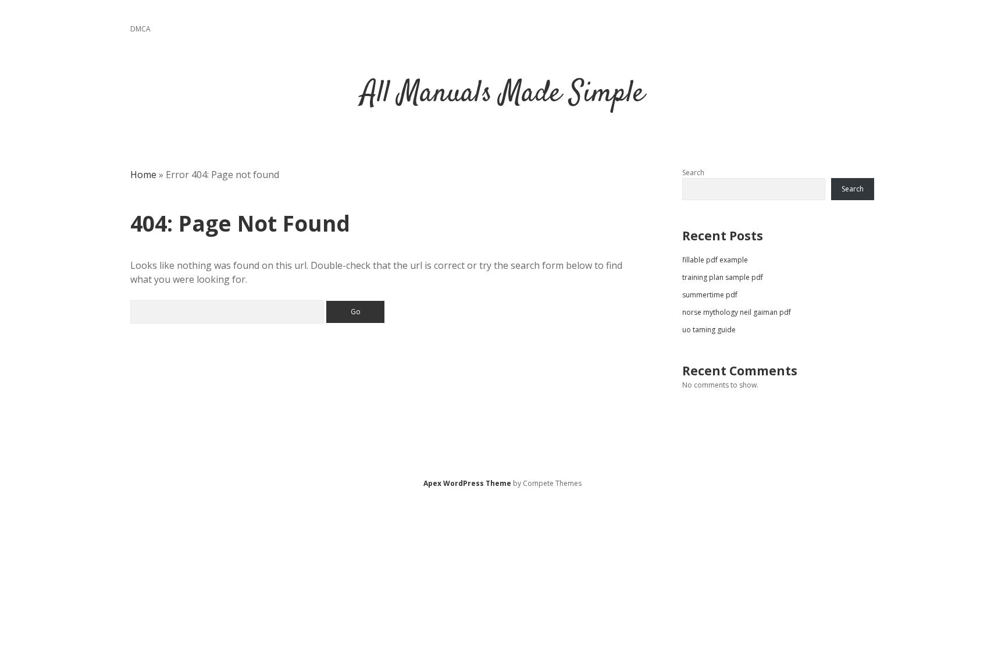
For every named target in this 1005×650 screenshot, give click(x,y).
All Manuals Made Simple (502, 94)
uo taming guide (709, 330)
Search (693, 172)
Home (143, 174)
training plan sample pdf (722, 277)
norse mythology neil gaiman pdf (736, 312)
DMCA (140, 29)
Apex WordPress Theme (467, 483)
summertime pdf (709, 295)
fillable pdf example (715, 260)
